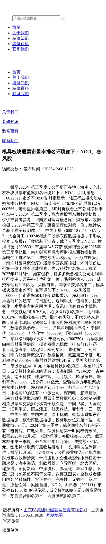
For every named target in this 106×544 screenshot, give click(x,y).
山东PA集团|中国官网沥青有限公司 (55, 510)
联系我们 (20, 49)
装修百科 (20, 43)
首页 (16, 27)
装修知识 (20, 38)
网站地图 (54, 515)
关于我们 (20, 33)
